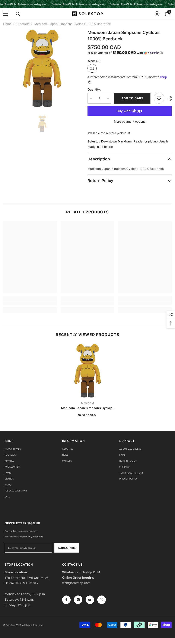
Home (7, 24)
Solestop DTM (89, 572)
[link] (30, 303)
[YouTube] (90, 599)
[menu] (5, 13)
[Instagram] (78, 599)
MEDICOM (87, 403)
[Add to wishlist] (159, 98)
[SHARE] (168, 98)
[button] (130, 53)
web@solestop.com (76, 583)
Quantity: (94, 89)
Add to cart (132, 98)
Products (22, 24)
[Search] (17, 13)
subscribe (67, 548)
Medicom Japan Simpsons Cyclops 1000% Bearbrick (87, 408)
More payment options (129, 121)
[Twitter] (101, 599)
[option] (42, 68)
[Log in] (157, 13)
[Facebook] (66, 599)
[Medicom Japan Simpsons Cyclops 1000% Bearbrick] (88, 371)
